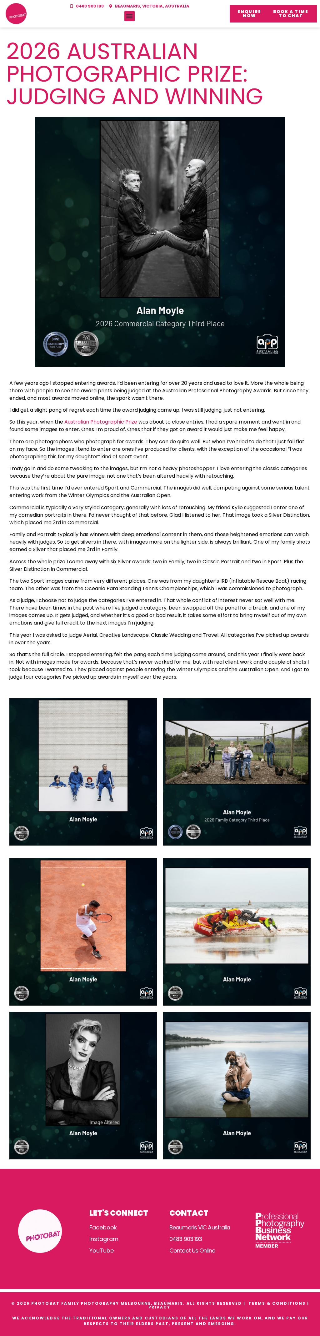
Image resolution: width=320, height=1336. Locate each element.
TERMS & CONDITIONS (277, 1303)
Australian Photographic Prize (100, 421)
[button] (129, 16)
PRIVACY (160, 1307)
